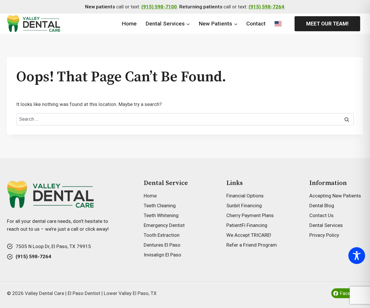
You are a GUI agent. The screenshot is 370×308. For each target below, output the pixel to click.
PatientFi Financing (246, 225)
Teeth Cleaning (160, 205)
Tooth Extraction (162, 235)
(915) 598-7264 (266, 7)
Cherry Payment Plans (250, 215)
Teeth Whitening (161, 215)
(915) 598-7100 (159, 7)
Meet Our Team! (327, 24)
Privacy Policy (324, 235)
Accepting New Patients (335, 196)
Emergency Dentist (164, 225)
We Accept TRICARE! (248, 235)
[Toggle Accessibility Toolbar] (357, 256)
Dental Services (326, 225)
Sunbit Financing (244, 205)
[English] (278, 24)
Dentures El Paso (162, 245)
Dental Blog (321, 205)
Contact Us (321, 215)
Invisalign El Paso (162, 255)
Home (129, 23)
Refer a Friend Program (251, 245)
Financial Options (245, 196)
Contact (256, 23)
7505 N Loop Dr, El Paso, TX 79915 (53, 246)
